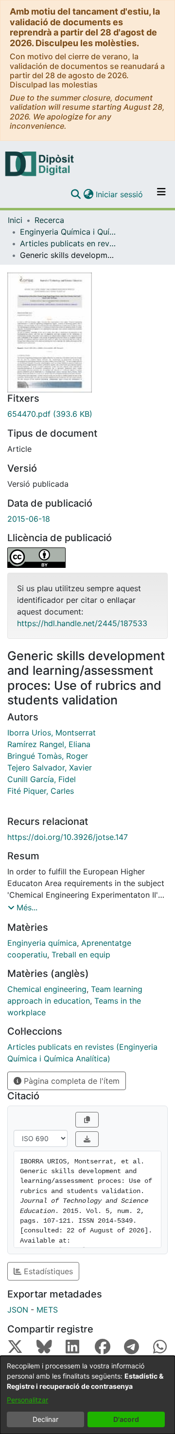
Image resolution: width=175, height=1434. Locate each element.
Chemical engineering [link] (47, 989)
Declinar (45, 1419)
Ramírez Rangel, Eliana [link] (48, 744)
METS (47, 1309)
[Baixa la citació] (87, 1139)
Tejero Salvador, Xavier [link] (49, 767)
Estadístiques (47, 1271)
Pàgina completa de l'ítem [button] (70, 1081)
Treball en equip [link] (81, 954)
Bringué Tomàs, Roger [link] (47, 756)
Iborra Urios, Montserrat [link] (51, 732)
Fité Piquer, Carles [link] (40, 791)
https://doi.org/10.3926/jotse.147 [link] (67, 837)
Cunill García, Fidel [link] (41, 779)
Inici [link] (15, 220)
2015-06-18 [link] (28, 519)
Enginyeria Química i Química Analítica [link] (68, 232)
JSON (17, 1309)
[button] (76, 194)
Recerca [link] (49, 220)
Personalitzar (27, 1400)
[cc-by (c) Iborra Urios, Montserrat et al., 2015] (87, 557)
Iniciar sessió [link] (120, 194)
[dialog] (87, 1395)
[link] (87, 414)
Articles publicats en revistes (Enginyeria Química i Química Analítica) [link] (68, 243)
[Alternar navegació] (161, 194)
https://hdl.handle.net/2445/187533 (82, 623)
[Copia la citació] (87, 1119)
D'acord (126, 1419)
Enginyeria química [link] (42, 943)
